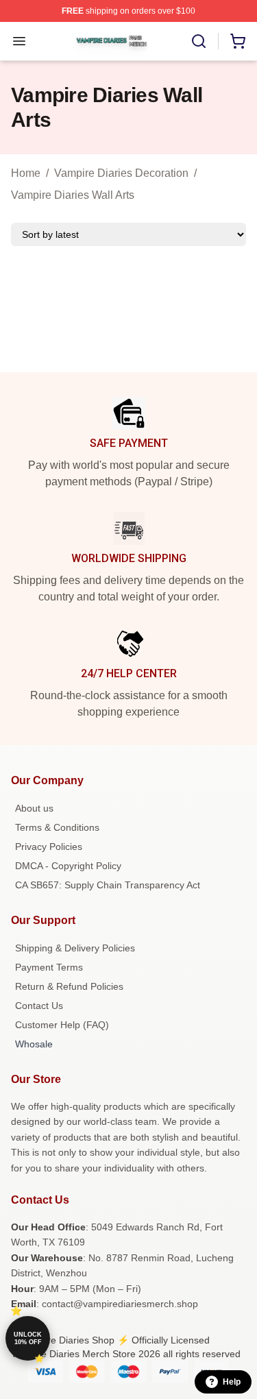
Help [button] (232, 1382)
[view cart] (238, 41)
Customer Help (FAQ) (62, 1024)
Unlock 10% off (28, 1338)
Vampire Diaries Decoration (121, 173)
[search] (199, 41)
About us (34, 808)
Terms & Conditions (57, 827)
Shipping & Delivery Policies (75, 947)
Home (25, 173)
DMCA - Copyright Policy (68, 865)
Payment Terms (49, 967)
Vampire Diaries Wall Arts (72, 195)
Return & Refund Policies (69, 986)
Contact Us (39, 1005)
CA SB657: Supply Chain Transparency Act (107, 884)
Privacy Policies (48, 846)
